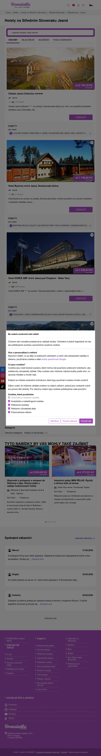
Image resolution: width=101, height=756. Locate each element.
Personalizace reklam (21, 412)
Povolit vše (86, 420)
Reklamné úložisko (20, 404)
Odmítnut (54, 420)
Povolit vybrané (70, 420)
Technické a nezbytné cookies (25, 397)
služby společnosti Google (53, 359)
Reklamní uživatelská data (23, 408)
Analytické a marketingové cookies (27, 401)
